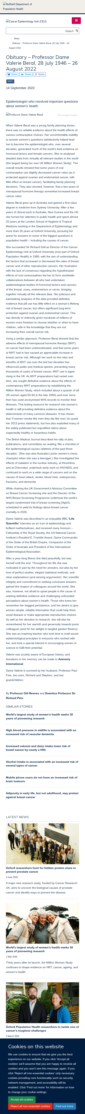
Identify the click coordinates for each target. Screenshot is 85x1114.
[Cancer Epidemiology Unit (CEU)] (26, 20)
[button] (76, 20)
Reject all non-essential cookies (30, 1106)
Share (14, 74)
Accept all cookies (22, 1099)
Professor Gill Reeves (24, 693)
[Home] (9, 38)
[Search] (77, 31)
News (17, 38)
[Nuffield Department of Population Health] (22, 6)
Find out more (64, 1106)
